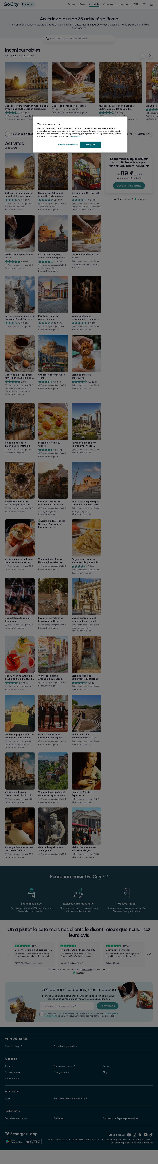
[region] (80, 134)
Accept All (90, 145)
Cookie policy (76, 136)
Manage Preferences (68, 144)
